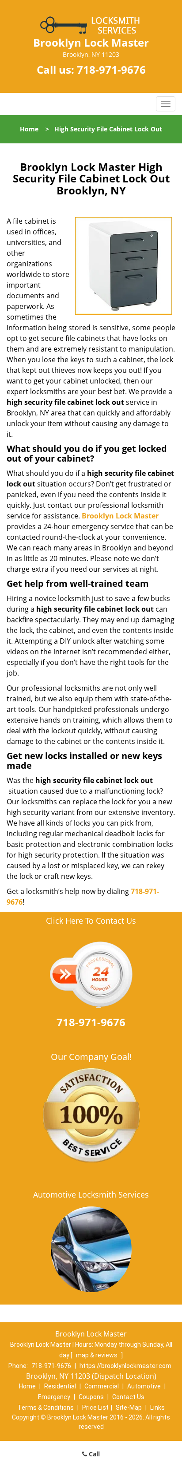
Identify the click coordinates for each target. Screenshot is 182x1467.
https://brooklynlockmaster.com (125, 1365)
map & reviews (97, 1355)
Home (29, 129)
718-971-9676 (111, 69)
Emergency (54, 1396)
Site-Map (129, 1407)
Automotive (144, 1386)
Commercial (101, 1386)
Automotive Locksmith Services (91, 1194)
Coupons (91, 1396)
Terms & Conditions (46, 1407)
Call (93, 1454)
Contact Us (128, 1396)
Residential (60, 1386)
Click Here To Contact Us (91, 920)
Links (157, 1407)
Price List (95, 1407)
